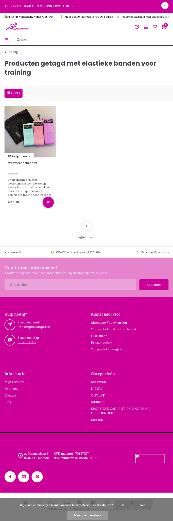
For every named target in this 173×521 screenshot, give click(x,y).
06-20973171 (27, 342)
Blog (8, 402)
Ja (122, 505)
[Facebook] (10, 476)
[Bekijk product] (48, 202)
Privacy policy (101, 343)
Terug (13, 52)
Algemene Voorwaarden (109, 322)
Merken (97, 420)
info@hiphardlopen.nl (34, 327)
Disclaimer (99, 336)
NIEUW (96, 389)
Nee (142, 505)
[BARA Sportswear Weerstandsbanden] (30, 131)
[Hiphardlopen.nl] (18, 27)
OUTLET (98, 395)
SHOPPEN (98, 382)
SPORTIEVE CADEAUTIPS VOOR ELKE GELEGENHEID (120, 411)
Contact (10, 395)
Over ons (11, 389)
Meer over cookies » (87, 515)
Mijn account (14, 382)
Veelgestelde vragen (106, 349)
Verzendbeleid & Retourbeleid (113, 329)
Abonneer (154, 285)
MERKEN (98, 402)
